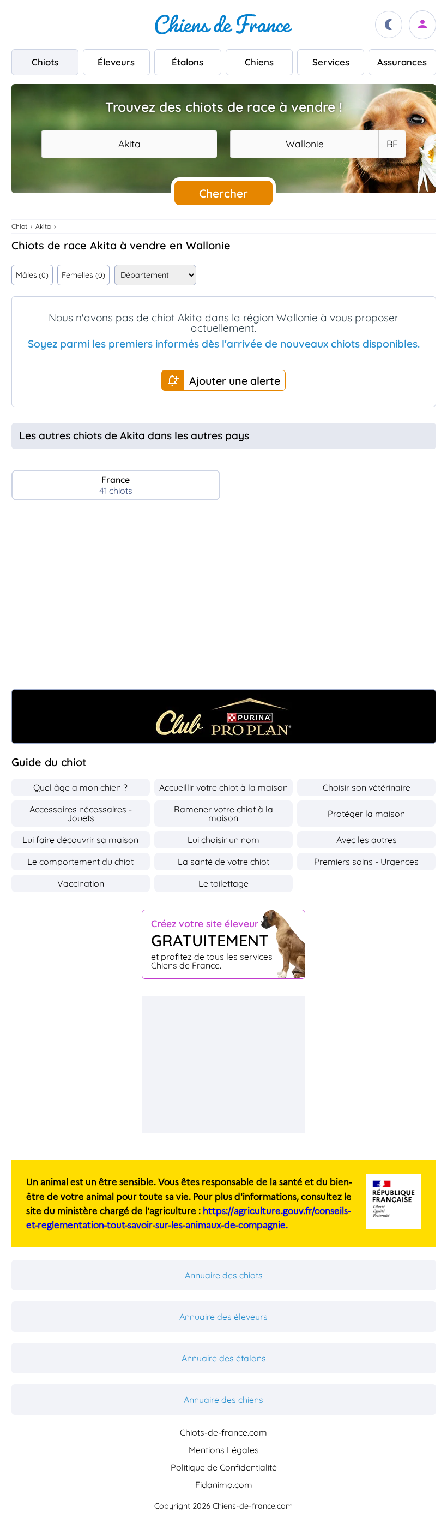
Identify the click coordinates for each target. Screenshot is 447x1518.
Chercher (223, 193)
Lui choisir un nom (223, 839)
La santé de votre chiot (223, 861)
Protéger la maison (366, 813)
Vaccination (80, 883)
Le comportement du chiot (80, 861)
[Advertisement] (223, 599)
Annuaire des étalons (224, 1358)
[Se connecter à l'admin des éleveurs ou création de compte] (422, 24)
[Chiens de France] (223, 24)
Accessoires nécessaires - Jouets (80, 813)
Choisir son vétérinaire (366, 787)
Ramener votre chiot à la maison (223, 813)
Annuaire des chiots (224, 1275)
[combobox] (129, 144)
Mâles (32, 275)
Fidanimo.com (223, 1484)
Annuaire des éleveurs (223, 1316)
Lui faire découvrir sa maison (80, 839)
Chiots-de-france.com (223, 1432)
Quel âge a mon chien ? (80, 787)
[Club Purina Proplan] (223, 716)
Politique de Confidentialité (224, 1467)
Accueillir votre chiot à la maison (223, 787)
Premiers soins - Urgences (366, 861)
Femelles (83, 275)
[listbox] (391, 144)
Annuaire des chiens (223, 1399)
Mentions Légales (224, 1449)
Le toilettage (223, 883)
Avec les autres (366, 839)
